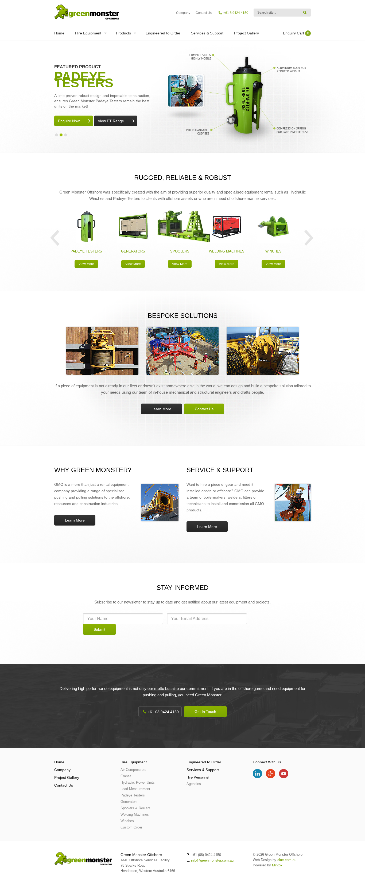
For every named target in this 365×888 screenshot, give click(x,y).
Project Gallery (246, 33)
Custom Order (131, 827)
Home (59, 33)
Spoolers (179, 251)
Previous (54, 238)
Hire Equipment (88, 33)
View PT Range (111, 121)
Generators (133, 251)
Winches (273, 251)
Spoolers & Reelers (135, 808)
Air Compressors (133, 770)
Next (308, 238)
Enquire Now (69, 121)
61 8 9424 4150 (236, 13)
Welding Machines (226, 251)
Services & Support (207, 33)
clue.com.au (286, 860)
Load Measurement (135, 789)
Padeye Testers (86, 251)
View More (86, 264)
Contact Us (204, 13)
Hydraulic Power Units (138, 782)
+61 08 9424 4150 (163, 712)
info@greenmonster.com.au (212, 860)
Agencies (194, 784)
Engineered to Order (163, 33)
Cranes (126, 776)
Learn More (161, 409)
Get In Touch (205, 711)
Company (183, 13)
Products (123, 33)
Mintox (277, 865)
